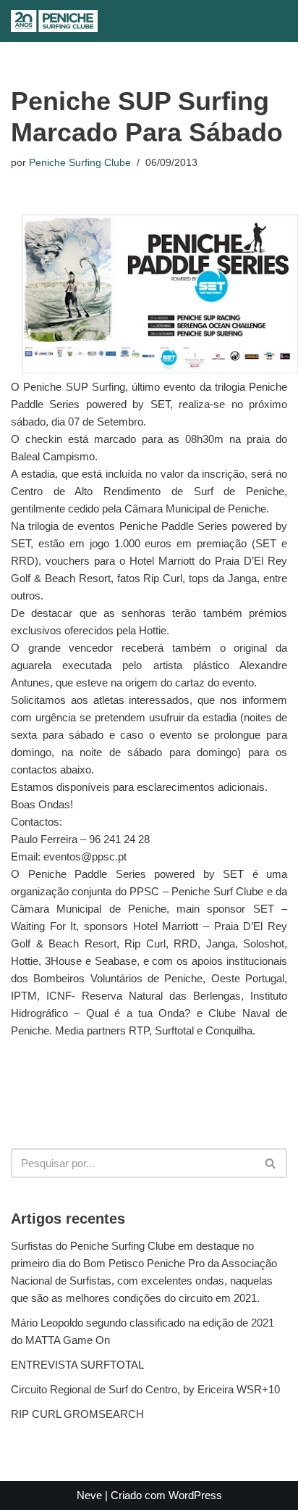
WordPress (195, 1495)
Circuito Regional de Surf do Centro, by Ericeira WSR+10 (145, 1389)
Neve (89, 1495)
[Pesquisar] (132, 21)
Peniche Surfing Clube (80, 162)
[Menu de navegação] (162, 21)
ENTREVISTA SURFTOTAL (77, 1364)
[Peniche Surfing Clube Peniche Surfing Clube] (54, 21)
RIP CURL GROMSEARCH (77, 1414)
